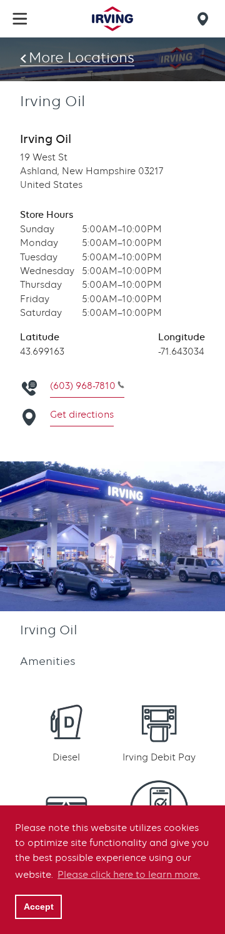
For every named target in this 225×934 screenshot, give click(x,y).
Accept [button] (39, 907)
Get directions (82, 414)
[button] (20, 18)
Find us (205, 18)
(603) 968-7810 (83, 385)
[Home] (112, 18)
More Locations (81, 57)
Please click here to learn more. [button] (129, 874)
